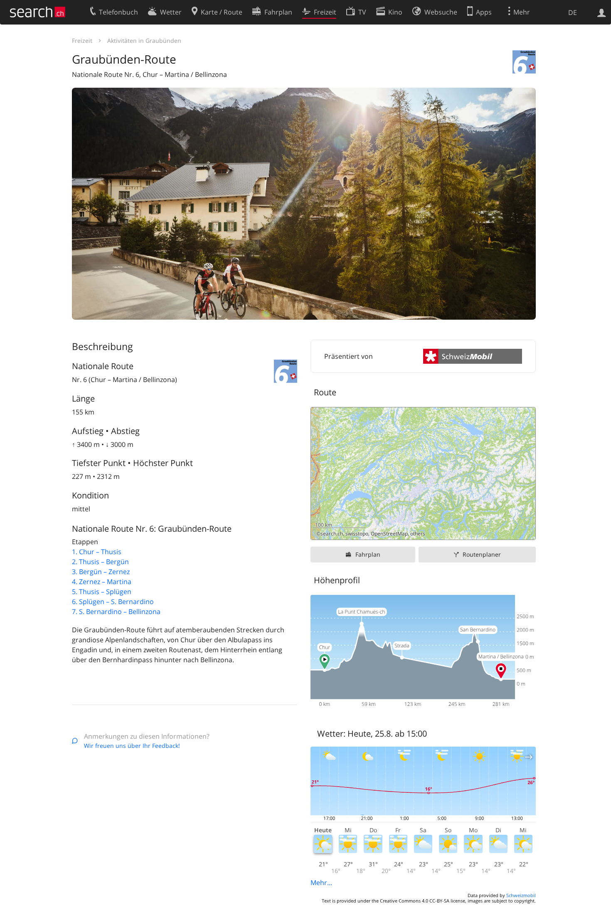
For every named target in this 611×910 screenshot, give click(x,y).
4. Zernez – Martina (101, 581)
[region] (423, 473)
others (417, 533)
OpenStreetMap (389, 533)
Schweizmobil (521, 895)
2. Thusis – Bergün (100, 561)
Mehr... (321, 882)
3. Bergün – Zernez (101, 571)
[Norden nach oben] (526, 530)
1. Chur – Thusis (96, 551)
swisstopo (356, 533)
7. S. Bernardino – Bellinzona (116, 611)
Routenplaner (482, 554)
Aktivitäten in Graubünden (144, 40)
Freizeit (82, 40)
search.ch (331, 533)
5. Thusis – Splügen (101, 591)
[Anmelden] (601, 12)
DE (572, 12)
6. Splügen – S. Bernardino (113, 601)
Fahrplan (367, 554)
